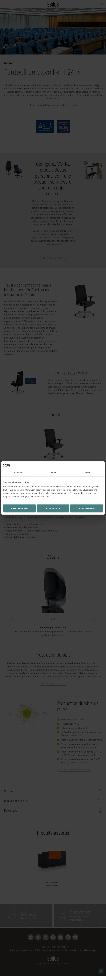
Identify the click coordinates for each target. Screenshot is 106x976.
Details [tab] (53, 472)
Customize (51, 508)
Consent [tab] (18, 472)
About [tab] (88, 472)
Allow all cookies (86, 508)
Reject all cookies (19, 508)
